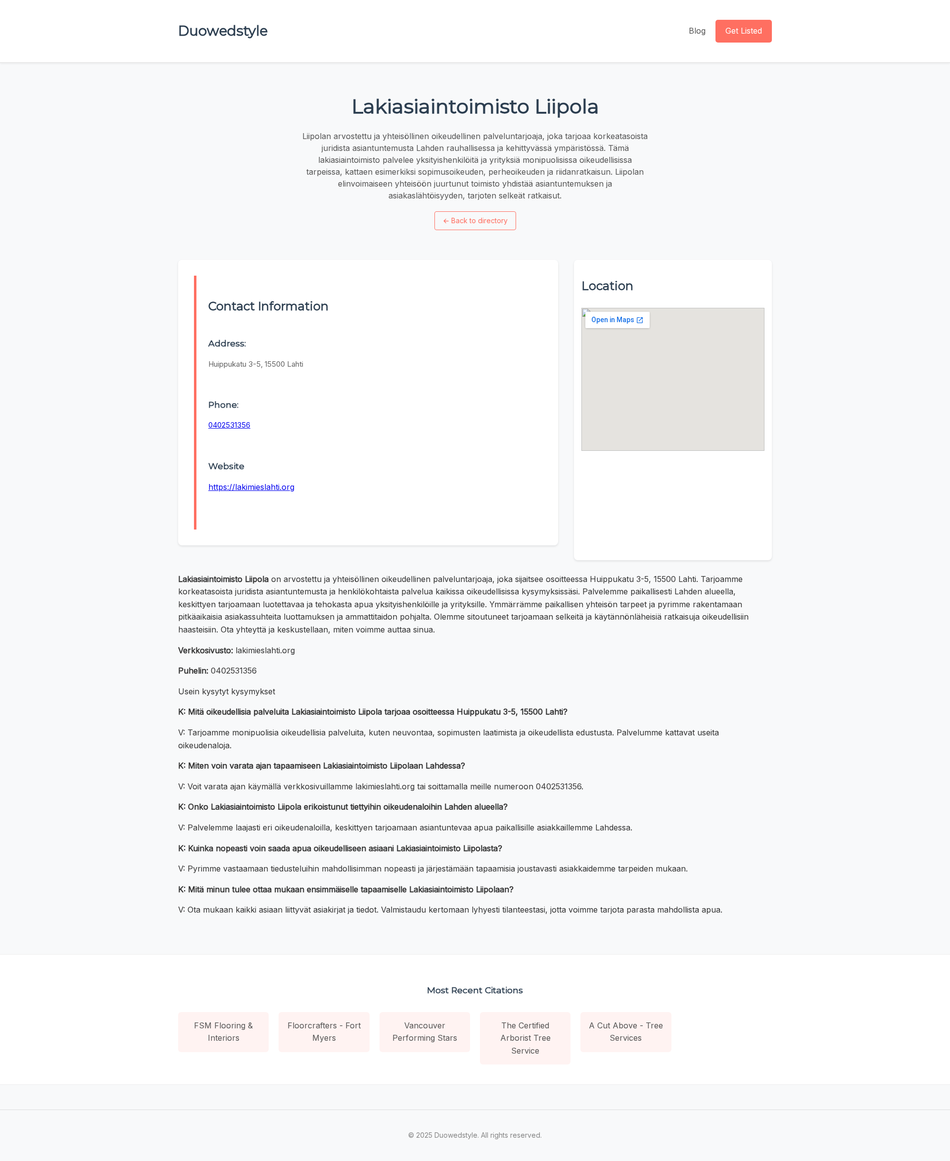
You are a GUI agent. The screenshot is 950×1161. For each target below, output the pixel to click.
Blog (697, 31)
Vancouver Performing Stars (424, 1031)
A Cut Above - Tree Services (626, 1031)
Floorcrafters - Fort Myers (324, 1031)
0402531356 (229, 425)
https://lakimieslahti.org (251, 487)
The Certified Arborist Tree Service (525, 1038)
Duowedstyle (223, 30)
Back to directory (475, 220)
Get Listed (743, 31)
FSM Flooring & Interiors (223, 1031)
